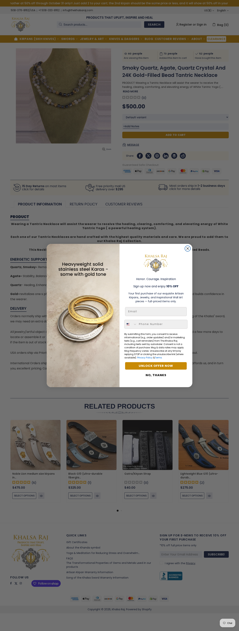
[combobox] (131, 324)
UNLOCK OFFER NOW (156, 366)
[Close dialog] (187, 248)
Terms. (158, 357)
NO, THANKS (156, 375)
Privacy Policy (145, 357)
